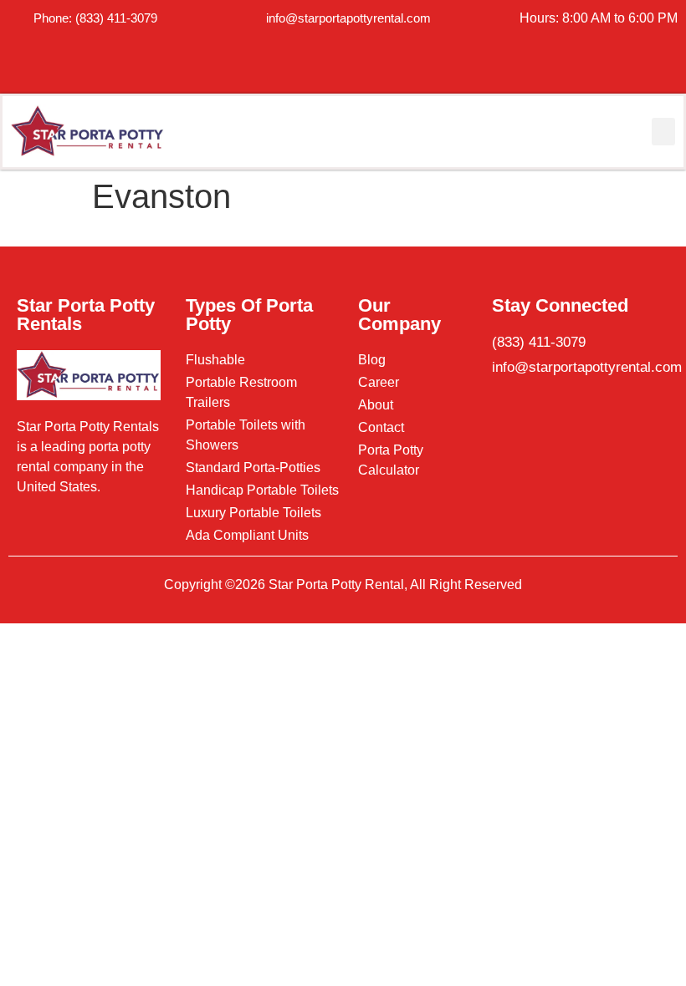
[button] (663, 131)
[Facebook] (303, 65)
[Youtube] (383, 65)
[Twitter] (343, 65)
